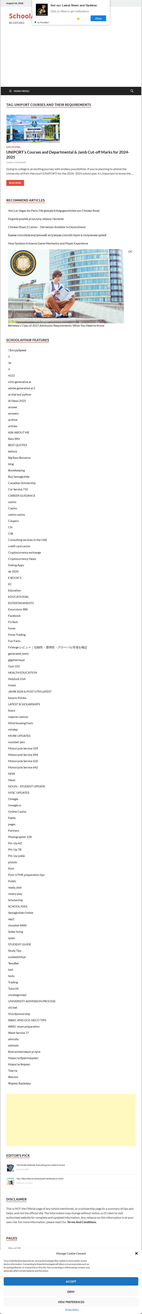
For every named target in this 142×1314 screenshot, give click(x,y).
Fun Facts (14, 641)
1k (9, 363)
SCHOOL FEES (17, 906)
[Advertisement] (71, 59)
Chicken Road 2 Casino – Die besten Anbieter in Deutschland (46, 227)
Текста (12, 1070)
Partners (13, 830)
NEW (11, 773)
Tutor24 (13, 988)
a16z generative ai (19, 381)
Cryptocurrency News (22, 558)
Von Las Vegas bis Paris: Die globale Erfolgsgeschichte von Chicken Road (53, 210)
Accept (71, 1281)
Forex (11, 628)
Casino (12, 508)
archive (12, 419)
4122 (11, 375)
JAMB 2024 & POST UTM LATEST (29, 691)
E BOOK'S (14, 577)
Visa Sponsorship (19, 1013)
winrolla (13, 1039)
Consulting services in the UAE (27, 539)
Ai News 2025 (17, 400)
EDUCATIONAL (13, 147)
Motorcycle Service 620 (23, 761)
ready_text (15, 887)
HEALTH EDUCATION (22, 672)
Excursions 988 (18, 609)
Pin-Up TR (14, 849)
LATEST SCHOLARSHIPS (24, 704)
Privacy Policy (72, 1309)
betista (12, 451)
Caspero (13, 521)
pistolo (12, 862)
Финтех (13, 1077)
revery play (15, 893)
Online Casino (17, 811)
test (10, 969)
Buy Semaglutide (18, 476)
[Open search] (132, 91)
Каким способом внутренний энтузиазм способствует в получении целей (57, 235)
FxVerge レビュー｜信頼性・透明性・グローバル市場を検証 (47, 647)
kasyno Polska (17, 697)
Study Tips (14, 950)
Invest (12, 685)
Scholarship (15, 900)
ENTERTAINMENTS (21, 603)
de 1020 (13, 571)
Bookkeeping (16, 470)
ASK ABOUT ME (18, 432)
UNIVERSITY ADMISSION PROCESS (31, 1001)
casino (12, 502)
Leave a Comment (16, 162)
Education (14, 590)
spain (11, 938)
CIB (10, 533)
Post (11, 868)
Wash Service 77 (18, 1032)
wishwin (13, 1045)
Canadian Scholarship (22, 483)
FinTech (13, 622)
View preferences (71, 1302)
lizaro (11, 710)
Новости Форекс (19, 1064)
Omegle (13, 799)
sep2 (11, 919)
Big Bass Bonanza (19, 457)
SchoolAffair (29, 15)
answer (12, 407)
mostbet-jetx (16, 742)
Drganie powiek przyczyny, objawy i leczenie (36, 218)
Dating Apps (16, 565)
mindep (13, 729)
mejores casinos (18, 716)
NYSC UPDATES (18, 792)
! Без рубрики (17, 350)
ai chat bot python (19, 394)
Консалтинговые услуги (24, 1051)
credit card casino (19, 546)
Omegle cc (14, 805)
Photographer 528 (20, 837)
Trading (13, 982)
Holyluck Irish (17, 679)
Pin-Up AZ (15, 843)
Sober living (15, 931)
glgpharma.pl (16, 660)
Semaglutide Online (20, 912)
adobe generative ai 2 (21, 388)
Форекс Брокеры (19, 1083)
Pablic (12, 818)
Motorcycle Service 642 (23, 767)
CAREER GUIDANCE (21, 495)
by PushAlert (43, 22)
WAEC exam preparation (24, 1026)
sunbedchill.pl (17, 957)
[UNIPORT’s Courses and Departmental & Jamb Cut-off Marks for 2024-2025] (71, 129)
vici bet (12, 1007)
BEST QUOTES (17, 445)
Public (12, 881)
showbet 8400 (17, 925)
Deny (71, 1291)
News (11, 780)
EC (10, 584)
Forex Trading (17, 634)
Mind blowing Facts (20, 723)
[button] (136, 1253)
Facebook (14, 615)
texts (11, 976)
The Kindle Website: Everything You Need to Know (40, 1165)
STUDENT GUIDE (19, 944)
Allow (98, 18)
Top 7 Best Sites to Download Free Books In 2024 (39, 1178)
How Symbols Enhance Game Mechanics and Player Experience (48, 243)
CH (10, 527)
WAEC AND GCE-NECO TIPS (27, 1020)
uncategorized (17, 995)
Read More (13, 182)
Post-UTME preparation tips (26, 874)
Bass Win (14, 438)
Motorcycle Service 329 (23, 748)
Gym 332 (14, 666)
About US (14, 1248)
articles (12, 426)
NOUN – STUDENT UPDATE (26, 786)
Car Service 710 (18, 489)
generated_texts (18, 653)
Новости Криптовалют (23, 1058)
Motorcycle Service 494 (23, 754)
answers (13, 413)
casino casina (16, 514)
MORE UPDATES (19, 735)
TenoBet (13, 963)
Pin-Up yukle (16, 855)
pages (12, 824)
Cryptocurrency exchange (24, 552)
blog (11, 464)
